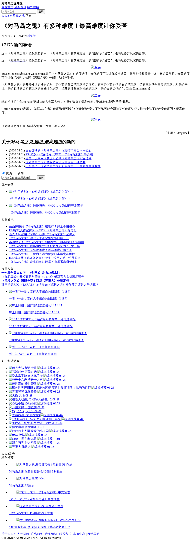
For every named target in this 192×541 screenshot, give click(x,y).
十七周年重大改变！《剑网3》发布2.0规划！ (31, 272)
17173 (5, 15)
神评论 (31, 36)
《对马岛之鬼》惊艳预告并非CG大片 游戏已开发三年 (44, 246)
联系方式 (65, 534)
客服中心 (79, 534)
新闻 (21, 173)
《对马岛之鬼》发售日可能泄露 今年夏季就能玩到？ (44, 261)
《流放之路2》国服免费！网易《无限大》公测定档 (35, 280)
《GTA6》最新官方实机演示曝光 (62, 276)
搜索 (40, 11)
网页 (9, 173)
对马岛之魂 (17, 15)
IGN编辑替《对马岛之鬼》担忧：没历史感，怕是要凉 (44, 258)
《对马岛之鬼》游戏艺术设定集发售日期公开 (56, 162)
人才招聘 (23, 534)
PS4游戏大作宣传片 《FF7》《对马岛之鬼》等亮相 (59, 154)
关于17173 (8, 534)
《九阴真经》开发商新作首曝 (21, 276)
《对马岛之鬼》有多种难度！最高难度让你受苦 (40, 250)
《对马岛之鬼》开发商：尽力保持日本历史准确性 (42, 254)
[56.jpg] (96, 67)
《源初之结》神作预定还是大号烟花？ (73, 284)
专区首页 (8, 7)
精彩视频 (33, 7)
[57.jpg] (96, 95)
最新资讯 (20, 7)
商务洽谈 (51, 534)
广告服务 (37, 534)
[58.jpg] (96, 119)
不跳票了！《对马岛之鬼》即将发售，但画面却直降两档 (63, 166)
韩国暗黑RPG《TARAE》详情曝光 (25, 284)
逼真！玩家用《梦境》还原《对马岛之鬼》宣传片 (59, 158)
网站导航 (93, 534)
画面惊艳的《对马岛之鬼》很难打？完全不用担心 (59, 150)
